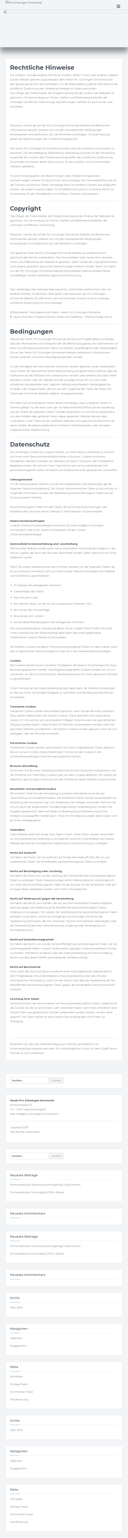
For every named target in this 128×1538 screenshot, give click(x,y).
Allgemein (16, 1338)
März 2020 (16, 1307)
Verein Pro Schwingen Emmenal (80, 312)
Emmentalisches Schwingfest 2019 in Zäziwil (37, 1192)
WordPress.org (19, 1399)
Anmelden (16, 1376)
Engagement (18, 1345)
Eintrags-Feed (18, 1384)
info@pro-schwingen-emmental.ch (37, 1113)
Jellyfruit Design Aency (98, 316)
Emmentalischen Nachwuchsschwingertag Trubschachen (45, 1184)
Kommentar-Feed (21, 1391)
